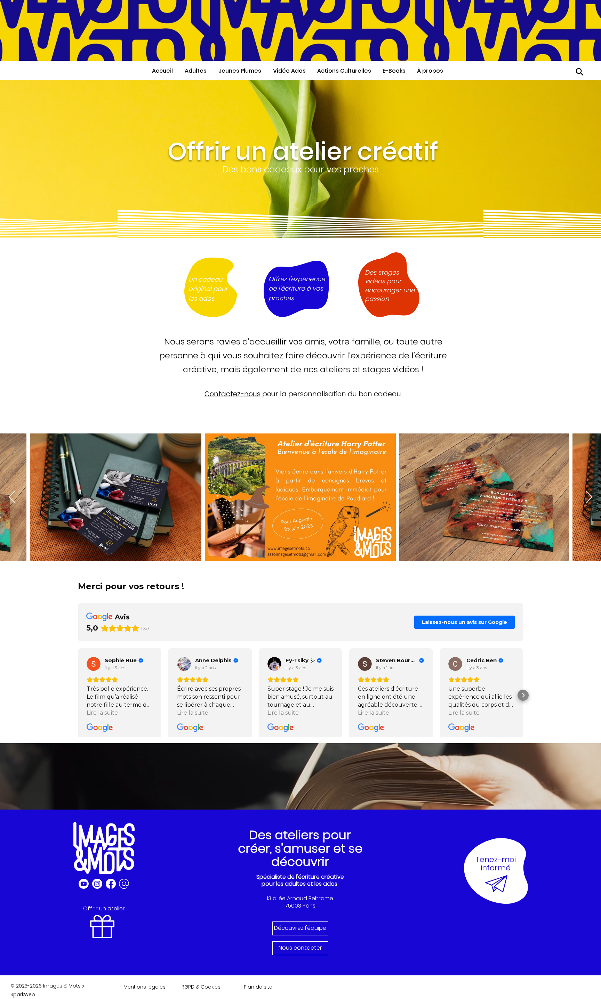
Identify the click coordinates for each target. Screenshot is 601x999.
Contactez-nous (233, 394)
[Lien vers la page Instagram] (97, 884)
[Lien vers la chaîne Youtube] (84, 884)
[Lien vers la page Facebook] (111, 884)
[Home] (579, 72)
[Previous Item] (12, 497)
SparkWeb (22, 994)
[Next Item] (589, 497)
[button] (198, 71)
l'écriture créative (320, 877)
